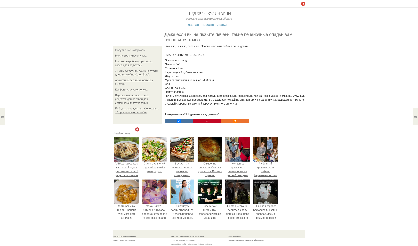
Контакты (174, 236)
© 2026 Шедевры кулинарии (124, 236)
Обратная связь (234, 236)
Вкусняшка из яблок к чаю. (131, 55)
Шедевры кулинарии (209, 13)
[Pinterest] (207, 121)
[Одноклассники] (235, 121)
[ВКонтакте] (179, 121)
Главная (193, 24)
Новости (208, 24)
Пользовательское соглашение (192, 236)
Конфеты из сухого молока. (131, 89)
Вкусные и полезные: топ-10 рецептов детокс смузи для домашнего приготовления (132, 99)
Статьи (222, 24)
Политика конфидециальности (183, 240)
